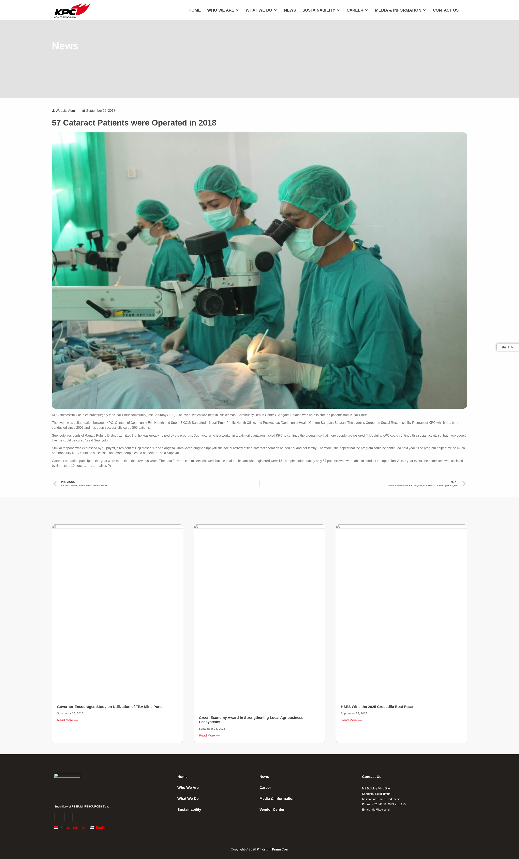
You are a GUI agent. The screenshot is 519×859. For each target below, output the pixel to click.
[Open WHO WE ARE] (237, 10)
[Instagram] (58, 817)
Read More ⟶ (67, 720)
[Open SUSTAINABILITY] (338, 10)
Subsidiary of (81, 806)
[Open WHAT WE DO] (275, 10)
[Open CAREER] (366, 10)
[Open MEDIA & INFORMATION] (424, 10)
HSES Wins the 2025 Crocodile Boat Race (377, 707)
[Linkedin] (68, 817)
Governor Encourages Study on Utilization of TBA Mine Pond (110, 707)
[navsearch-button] (464, 10)
